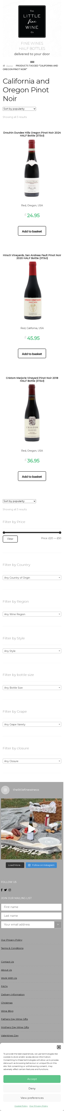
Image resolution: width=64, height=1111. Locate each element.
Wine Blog (7, 1011)
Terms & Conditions (12, 948)
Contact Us (7, 961)
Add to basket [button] (32, 231)
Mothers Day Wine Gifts (15, 1027)
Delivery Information (13, 994)
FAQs (4, 986)
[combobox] (32, 577)
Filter (10, 538)
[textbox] (32, 577)
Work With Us (9, 978)
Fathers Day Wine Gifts (14, 1019)
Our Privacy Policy (38, 1106)
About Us (6, 970)
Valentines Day (9, 1035)
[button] (59, 1047)
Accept (32, 1079)
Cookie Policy (21, 1106)
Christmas (6, 1002)
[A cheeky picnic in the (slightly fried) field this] (31, 828)
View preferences (32, 1098)
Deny (32, 1088)
